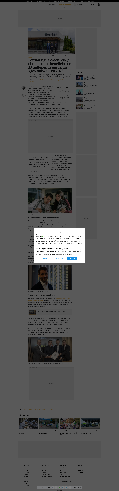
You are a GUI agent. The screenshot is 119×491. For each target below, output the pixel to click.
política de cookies (70, 243)
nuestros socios (56, 235)
